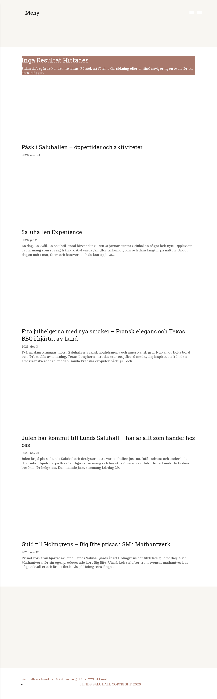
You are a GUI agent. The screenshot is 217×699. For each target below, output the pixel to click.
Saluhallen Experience (52, 232)
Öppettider (126, 609)
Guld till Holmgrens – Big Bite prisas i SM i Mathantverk (96, 544)
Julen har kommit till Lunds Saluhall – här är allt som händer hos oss (108, 441)
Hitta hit (123, 614)
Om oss (123, 620)
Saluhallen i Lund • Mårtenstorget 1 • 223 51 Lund (64, 679)
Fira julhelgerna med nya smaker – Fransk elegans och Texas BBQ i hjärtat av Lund (103, 335)
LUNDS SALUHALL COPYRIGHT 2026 (110, 684)
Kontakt (123, 625)
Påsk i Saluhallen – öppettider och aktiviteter (83, 147)
